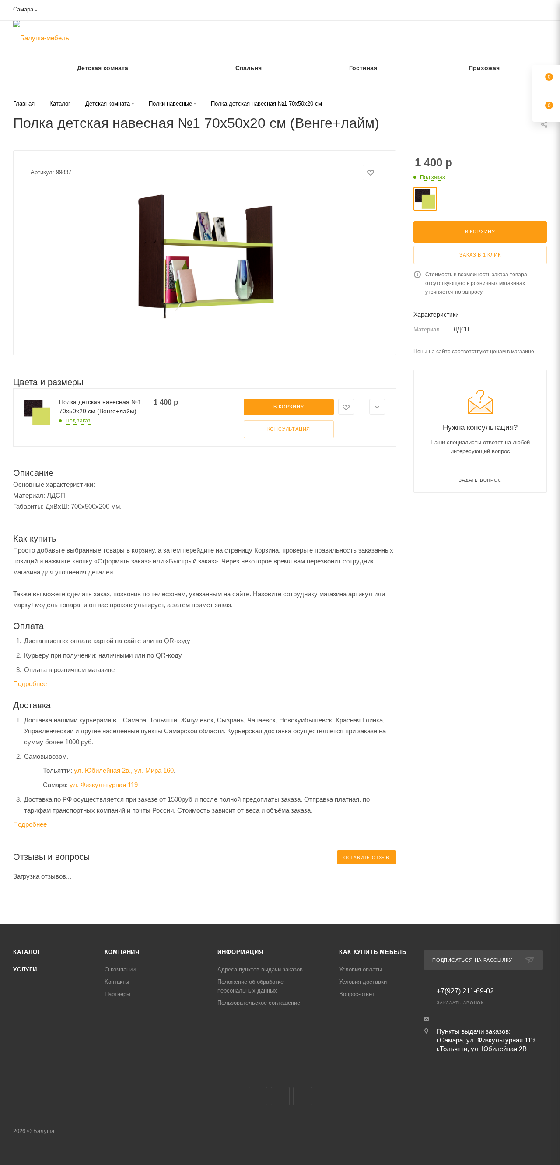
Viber (280, 1096)
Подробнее (30, 683)
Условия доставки (363, 981)
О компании (120, 969)
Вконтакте (257, 1096)
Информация (240, 952)
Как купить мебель (372, 952)
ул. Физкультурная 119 (104, 784)
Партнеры (117, 994)
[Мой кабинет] (543, 11)
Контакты (117, 981)
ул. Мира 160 (154, 770)
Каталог (27, 952)
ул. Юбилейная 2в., (103, 770)
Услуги (25, 969)
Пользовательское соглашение (258, 1003)
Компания (122, 952)
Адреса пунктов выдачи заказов (260, 969)
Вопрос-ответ (356, 994)
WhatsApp (302, 1096)
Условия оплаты (360, 969)
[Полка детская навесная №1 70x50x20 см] (204, 255)
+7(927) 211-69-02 (465, 991)
